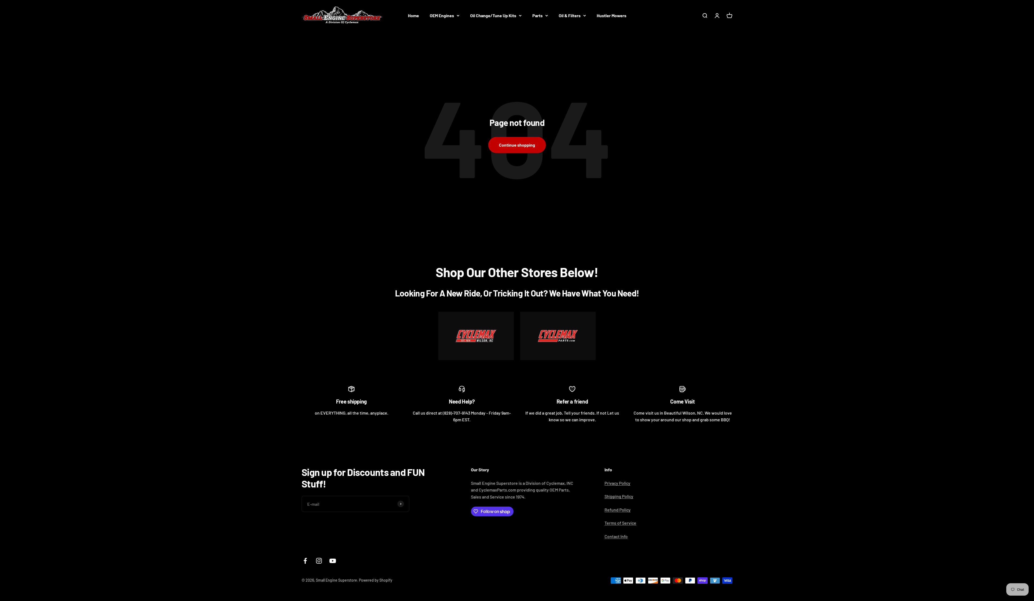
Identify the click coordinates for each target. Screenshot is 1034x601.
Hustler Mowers (611, 15)
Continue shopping (517, 144)
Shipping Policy (619, 496)
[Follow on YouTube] (332, 560)
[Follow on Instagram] (319, 560)
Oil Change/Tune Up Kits (493, 15)
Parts (537, 15)
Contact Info (616, 536)
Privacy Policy (617, 483)
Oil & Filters (570, 15)
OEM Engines (442, 15)
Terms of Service (620, 522)
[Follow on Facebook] (305, 560)
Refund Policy (618, 509)
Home (413, 15)
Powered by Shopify (375, 580)
